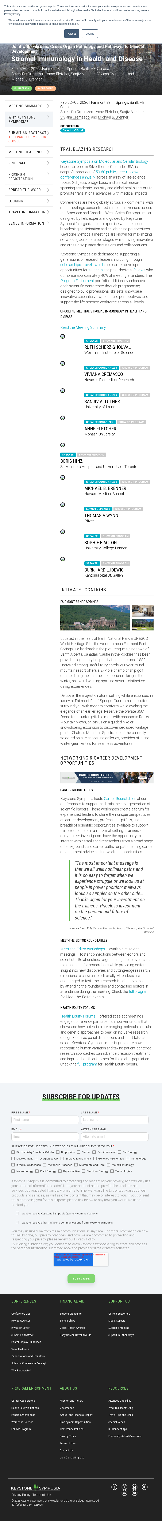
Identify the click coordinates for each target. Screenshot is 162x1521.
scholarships (70, 264)
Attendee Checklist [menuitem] (119, 1400)
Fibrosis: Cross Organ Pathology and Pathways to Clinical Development (77, 49)
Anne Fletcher (107, 111)
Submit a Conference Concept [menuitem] (28, 1363)
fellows (139, 270)
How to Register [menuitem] (20, 1320)
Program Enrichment (77, 280)
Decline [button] (89, 33)
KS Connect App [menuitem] (117, 1429)
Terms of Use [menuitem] (68, 1443)
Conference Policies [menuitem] (72, 1429)
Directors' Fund (72, 130)
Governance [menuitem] (67, 1407)
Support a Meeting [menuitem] (118, 1327)
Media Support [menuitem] (116, 1320)
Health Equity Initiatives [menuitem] (25, 1407)
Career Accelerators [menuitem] (23, 1400)
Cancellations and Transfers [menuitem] (28, 1356)
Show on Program (116, 340)
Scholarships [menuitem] (67, 1320)
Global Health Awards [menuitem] (72, 1327)
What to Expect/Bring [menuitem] (120, 1407)
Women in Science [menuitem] (22, 1422)
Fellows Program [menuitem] (21, 1429)
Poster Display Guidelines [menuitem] (26, 1342)
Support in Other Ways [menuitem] (121, 1335)
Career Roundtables (120, 798)
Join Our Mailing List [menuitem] (72, 1457)
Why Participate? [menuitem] (21, 1370)
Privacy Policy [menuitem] (68, 1436)
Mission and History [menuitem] (71, 1400)
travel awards (93, 264)
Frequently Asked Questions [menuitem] (125, 1436)
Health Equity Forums (77, 1016)
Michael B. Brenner (113, 117)
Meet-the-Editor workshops (82, 949)
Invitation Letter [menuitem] (20, 1327)
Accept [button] (72, 33)
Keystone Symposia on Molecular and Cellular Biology (104, 161)
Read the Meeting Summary (83, 327)
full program (138, 991)
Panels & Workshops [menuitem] (23, 1414)
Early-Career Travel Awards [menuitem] (75, 1335)
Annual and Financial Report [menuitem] (76, 1414)
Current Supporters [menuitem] (119, 1313)
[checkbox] (79, 1162)
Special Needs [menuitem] (116, 1422)
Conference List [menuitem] (20, 1313)
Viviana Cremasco (75, 117)
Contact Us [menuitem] (66, 1450)
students (95, 270)
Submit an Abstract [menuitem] (22, 1335)
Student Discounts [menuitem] (71, 1313)
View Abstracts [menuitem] (20, 1349)
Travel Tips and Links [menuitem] (120, 1414)
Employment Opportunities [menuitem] (75, 1422)
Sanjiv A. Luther (132, 111)
